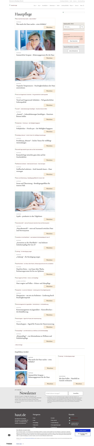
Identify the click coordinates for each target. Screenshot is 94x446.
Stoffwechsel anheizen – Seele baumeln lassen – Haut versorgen (34, 170)
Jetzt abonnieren (73, 51)
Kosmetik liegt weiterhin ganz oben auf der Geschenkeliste (30, 156)
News (81, 5)
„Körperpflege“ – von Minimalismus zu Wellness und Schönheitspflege (34, 337)
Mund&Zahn (44, 5)
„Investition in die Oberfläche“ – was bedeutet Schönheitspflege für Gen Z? (32, 244)
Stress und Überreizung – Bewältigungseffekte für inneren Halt (33, 184)
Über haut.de (54, 420)
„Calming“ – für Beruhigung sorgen (28, 257)
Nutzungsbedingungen (56, 425)
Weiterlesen (49, 27)
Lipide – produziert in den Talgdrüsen (29, 216)
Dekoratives (52, 5)
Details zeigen (19, 443)
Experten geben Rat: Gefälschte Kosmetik (73, 36)
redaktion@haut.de (74, 420)
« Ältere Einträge (18, 344)
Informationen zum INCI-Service (69, 29)
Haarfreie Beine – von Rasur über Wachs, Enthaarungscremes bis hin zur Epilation (30, 270)
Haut (35, 5)
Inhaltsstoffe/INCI (65, 5)
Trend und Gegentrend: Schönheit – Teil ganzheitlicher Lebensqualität (35, 101)
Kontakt (71, 1)
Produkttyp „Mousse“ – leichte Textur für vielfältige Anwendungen (33, 142)
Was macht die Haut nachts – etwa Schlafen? (31, 24)
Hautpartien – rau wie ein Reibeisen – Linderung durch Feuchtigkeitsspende (35, 296)
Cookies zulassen (82, 430)
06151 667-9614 (74, 417)
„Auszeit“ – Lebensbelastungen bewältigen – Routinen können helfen (34, 115)
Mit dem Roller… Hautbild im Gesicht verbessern (69, 379)
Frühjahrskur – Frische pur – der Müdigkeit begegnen (34, 128)
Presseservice (54, 427)
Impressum (75, 1)
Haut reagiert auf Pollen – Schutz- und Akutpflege (33, 283)
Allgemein (18, 281)
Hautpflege (18, 21)
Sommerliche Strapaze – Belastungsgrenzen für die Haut (35, 55)
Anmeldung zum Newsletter (64, 1)
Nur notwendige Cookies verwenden (82, 434)
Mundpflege (35, 422)
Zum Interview (73, 41)
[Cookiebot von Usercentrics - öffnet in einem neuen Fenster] (9, 444)
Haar (39, 5)
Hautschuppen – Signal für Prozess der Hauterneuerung (35, 324)
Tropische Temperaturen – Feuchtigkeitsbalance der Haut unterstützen (35, 87)
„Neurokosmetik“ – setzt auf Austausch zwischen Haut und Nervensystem (34, 229)
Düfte (58, 5)
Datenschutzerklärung (29, 438)
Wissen (71, 5)
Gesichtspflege (62, 376)
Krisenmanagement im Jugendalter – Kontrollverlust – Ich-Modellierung (34, 311)
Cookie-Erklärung (54, 422)
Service (76, 5)
